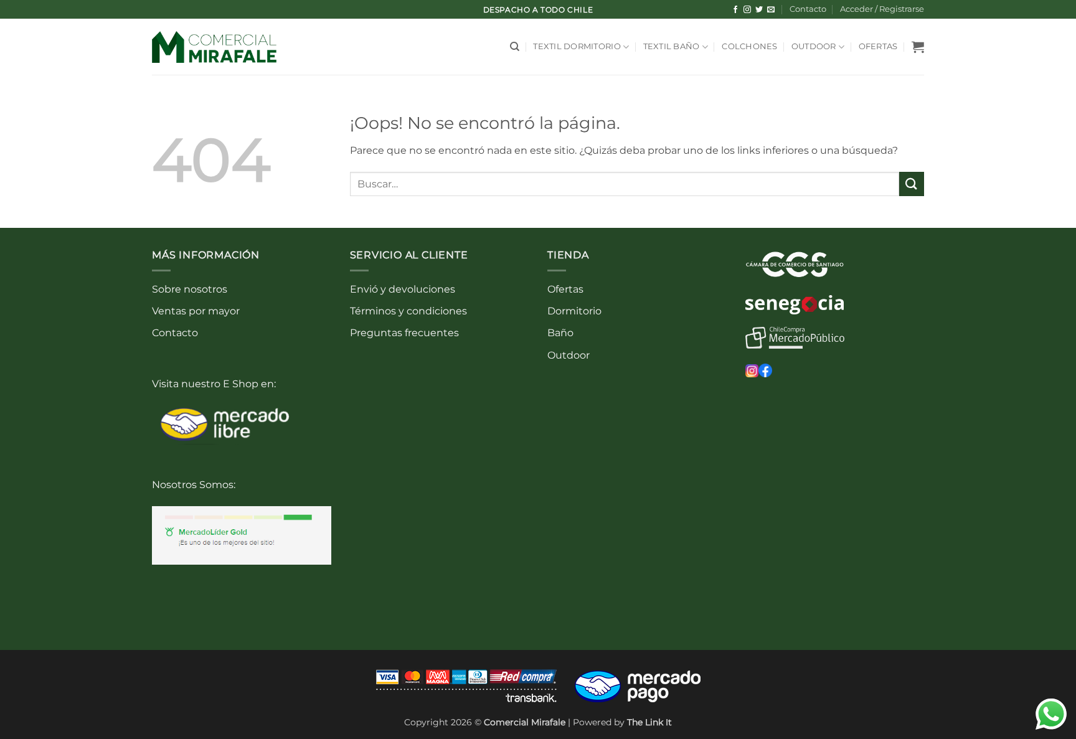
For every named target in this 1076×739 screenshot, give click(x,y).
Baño (560, 333)
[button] (882, 9)
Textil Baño (671, 46)
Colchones (749, 46)
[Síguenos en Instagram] (747, 10)
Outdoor (813, 46)
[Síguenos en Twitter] (759, 10)
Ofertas (878, 46)
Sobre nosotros (189, 289)
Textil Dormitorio (576, 46)
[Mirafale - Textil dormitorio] (214, 47)
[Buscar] (514, 47)
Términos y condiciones (408, 311)
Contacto (808, 9)
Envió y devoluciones (402, 289)
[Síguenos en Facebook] (735, 10)
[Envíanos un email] (771, 10)
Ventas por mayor (196, 311)
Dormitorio (574, 311)
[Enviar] (911, 184)
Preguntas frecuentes (404, 333)
